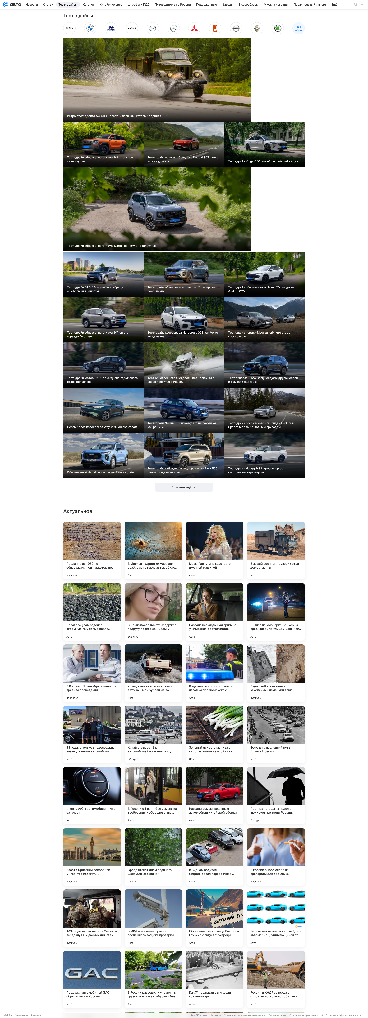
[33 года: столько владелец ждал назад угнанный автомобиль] (92, 734)
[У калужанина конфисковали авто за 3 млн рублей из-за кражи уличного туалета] (153, 673)
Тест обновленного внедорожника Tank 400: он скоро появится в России (182, 380)
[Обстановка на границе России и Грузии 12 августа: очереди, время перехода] (214, 918)
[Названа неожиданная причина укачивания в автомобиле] (214, 612)
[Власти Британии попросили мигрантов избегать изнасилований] (92, 857)
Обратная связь (277, 1015)
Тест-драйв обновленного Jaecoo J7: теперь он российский (182, 289)
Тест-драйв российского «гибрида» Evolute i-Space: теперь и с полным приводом (261, 425)
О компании (21, 1015)
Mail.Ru (8, 1015)
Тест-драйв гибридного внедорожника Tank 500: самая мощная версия (183, 470)
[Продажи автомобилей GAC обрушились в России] (92, 979)
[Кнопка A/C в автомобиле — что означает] (92, 795)
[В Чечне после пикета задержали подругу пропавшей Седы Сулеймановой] (153, 612)
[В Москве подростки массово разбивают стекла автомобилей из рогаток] (153, 550)
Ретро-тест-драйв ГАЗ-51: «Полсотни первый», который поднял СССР (117, 116)
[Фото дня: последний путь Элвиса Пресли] (276, 734)
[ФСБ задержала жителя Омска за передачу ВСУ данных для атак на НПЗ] (92, 918)
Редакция (215, 1015)
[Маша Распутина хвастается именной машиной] (214, 550)
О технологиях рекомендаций (306, 1015)
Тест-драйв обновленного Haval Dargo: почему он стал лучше (112, 245)
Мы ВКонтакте (199, 1015)
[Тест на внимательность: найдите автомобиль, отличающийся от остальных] (276, 918)
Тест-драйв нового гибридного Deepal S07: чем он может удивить (184, 159)
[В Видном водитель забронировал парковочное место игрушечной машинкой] (214, 857)
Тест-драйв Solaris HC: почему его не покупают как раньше (182, 425)
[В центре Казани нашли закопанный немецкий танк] (276, 673)
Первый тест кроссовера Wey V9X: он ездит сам (102, 427)
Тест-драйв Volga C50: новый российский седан (263, 161)
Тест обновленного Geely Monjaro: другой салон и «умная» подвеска (263, 380)
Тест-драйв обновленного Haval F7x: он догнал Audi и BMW (262, 289)
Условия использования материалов (244, 1015)
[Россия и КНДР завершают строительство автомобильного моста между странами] (276, 979)
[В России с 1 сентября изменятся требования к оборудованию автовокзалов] (153, 795)
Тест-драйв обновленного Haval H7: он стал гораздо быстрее (98, 334)
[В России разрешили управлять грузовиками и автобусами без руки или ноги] (153, 979)
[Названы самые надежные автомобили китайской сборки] (214, 795)
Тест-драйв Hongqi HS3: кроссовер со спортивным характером (255, 470)
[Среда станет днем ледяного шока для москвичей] (153, 857)
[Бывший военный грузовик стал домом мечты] (276, 550)
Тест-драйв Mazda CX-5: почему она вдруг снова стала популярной (102, 380)
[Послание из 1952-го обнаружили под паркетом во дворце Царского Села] (92, 550)
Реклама (36, 1015)
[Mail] (5, 4)
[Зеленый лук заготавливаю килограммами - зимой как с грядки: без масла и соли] (214, 734)
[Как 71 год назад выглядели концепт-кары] (214, 979)
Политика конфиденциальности (343, 1015)
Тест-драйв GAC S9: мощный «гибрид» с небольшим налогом (95, 289)
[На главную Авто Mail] (14, 4)
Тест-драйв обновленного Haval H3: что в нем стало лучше (100, 159)
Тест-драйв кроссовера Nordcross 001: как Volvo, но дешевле (183, 334)
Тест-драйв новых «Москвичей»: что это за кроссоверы (259, 334)
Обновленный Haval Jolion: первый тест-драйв (100, 472)
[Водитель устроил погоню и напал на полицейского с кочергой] (214, 673)
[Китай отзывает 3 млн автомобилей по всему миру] (153, 734)
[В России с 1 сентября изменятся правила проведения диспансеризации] (92, 673)
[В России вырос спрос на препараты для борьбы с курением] (276, 857)
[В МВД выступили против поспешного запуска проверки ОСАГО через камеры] (153, 918)
